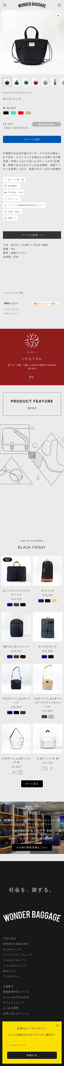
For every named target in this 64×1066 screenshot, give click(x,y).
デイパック (47, 590)
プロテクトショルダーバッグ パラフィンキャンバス (47, 702)
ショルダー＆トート (14, 960)
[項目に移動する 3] (26, 82)
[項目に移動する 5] (45, 82)
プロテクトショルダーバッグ (16, 700)
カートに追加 (32, 139)
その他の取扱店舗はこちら (32, 847)
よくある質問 (11, 1007)
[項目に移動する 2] (17, 82)
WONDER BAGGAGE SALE (17, 93)
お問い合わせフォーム (16, 1013)
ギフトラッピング (13, 1002)
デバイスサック (47, 646)
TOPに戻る (9, 938)
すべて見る (32, 783)
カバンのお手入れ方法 (16, 997)
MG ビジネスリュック (16, 646)
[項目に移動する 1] (7, 82)
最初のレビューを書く (45, 303)
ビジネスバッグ (12, 949)
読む (32, 377)
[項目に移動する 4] (36, 82)
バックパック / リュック (17, 954)
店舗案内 (8, 986)
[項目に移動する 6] (55, 82)
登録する (32, 1055)
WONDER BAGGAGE (16, 943)
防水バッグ (9, 970)
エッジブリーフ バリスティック (16, 592)
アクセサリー (11, 976)
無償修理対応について (16, 991)
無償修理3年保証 (46, 124)
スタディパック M (47, 758)
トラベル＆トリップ (14, 965)
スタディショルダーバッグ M (16, 760)
